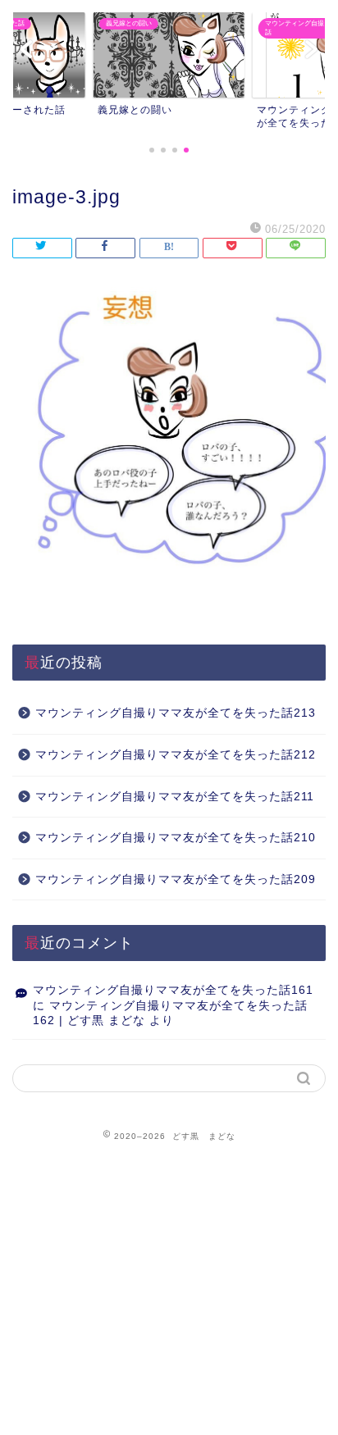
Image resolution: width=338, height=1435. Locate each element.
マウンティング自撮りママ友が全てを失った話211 (174, 796)
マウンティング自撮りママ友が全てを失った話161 (173, 990)
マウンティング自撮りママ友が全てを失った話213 (175, 713)
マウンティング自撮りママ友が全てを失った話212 (175, 755)
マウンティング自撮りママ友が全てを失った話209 (175, 879)
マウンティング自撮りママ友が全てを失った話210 (175, 837)
